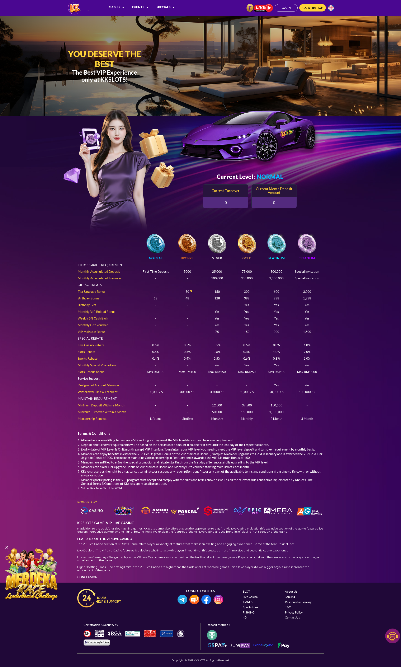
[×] (31, 574)
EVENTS (138, 7)
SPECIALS (163, 7)
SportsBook (250, 607)
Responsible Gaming (298, 602)
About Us (291, 591)
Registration (313, 7)
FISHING (249, 612)
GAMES (114, 7)
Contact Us (292, 617)
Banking (290, 596)
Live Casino (250, 596)
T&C (288, 607)
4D (245, 617)
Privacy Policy (294, 612)
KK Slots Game (128, 544)
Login (286, 7)
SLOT (246, 591)
